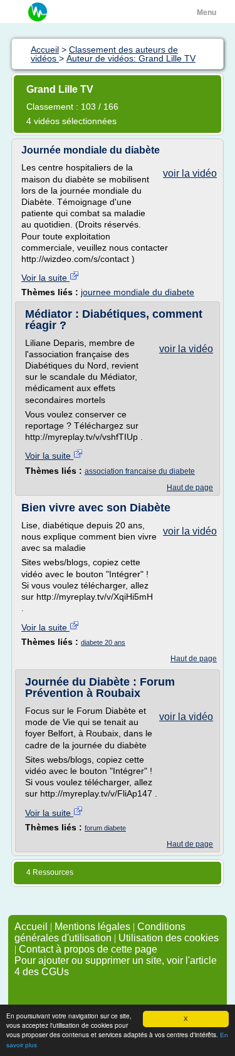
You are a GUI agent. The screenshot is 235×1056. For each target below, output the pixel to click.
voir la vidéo (190, 173)
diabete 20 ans (103, 642)
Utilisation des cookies (168, 938)
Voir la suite (45, 278)
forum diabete (105, 828)
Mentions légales (92, 926)
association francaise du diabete (140, 471)
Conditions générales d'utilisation (99, 932)
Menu (206, 12)
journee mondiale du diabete (137, 292)
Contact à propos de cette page (88, 949)
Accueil (31, 926)
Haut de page (190, 487)
